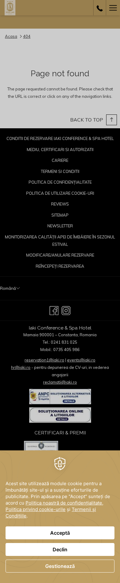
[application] (60, 516)
